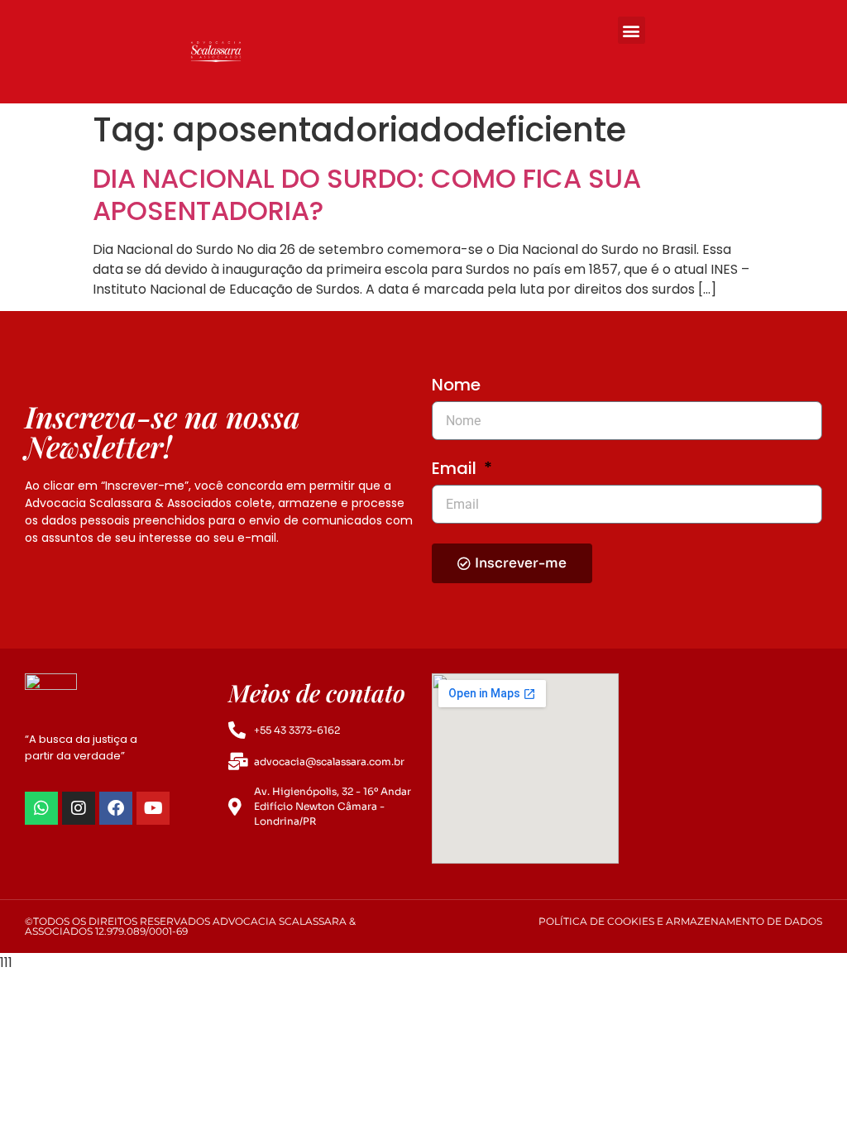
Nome (456, 386)
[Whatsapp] (41, 808)
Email (456, 470)
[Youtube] (153, 808)
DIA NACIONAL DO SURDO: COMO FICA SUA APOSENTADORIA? (367, 194)
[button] (631, 30)
